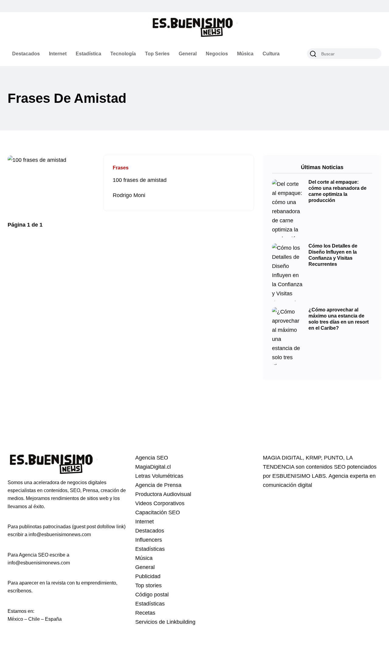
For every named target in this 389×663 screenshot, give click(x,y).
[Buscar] (313, 54)
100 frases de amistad (140, 180)
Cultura (271, 53)
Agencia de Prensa (158, 485)
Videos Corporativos (159, 503)
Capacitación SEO (157, 512)
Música (245, 53)
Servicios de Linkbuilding (165, 622)
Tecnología (123, 53)
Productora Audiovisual (163, 494)
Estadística (88, 53)
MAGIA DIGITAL (283, 458)
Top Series (157, 53)
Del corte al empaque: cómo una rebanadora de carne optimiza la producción (337, 191)
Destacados (26, 53)
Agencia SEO (151, 458)
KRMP (313, 458)
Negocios (217, 53)
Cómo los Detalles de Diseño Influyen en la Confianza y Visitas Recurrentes (332, 255)
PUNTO (333, 458)
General (188, 53)
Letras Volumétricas (159, 476)
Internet (58, 53)
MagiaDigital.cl (153, 467)
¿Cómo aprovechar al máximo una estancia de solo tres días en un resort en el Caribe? (338, 319)
